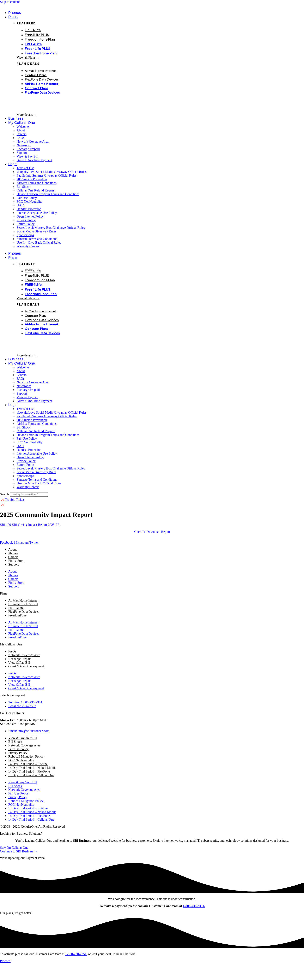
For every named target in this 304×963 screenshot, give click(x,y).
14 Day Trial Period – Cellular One (31, 775)
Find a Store (16, 560)
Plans (13, 17)
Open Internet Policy (30, 216)
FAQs (20, 138)
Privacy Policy (26, 220)
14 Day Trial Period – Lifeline (28, 764)
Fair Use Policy (27, 198)
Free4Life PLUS (37, 35)
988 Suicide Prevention (32, 179)
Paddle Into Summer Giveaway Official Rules (47, 175)
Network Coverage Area (33, 141)
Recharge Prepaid (28, 149)
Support (22, 152)
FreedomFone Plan (40, 39)
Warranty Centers (28, 246)
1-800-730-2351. (194, 906)
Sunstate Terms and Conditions (37, 239)
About (21, 130)
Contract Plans (36, 75)
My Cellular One (21, 122)
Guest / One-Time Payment (34, 160)
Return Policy (26, 224)
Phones (13, 553)
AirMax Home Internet (40, 70)
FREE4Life (33, 30)
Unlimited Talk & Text (23, 604)
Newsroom (24, 145)
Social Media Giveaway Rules (36, 231)
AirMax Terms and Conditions (36, 183)
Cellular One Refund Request (36, 190)
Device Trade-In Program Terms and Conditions (48, 194)
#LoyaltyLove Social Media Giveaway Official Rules (51, 171)
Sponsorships (25, 235)
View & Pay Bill (27, 156)
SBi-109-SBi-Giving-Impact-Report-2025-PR (30, 524)
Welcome (23, 126)
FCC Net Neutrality (29, 201)
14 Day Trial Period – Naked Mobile (32, 767)
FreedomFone (17, 615)
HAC (20, 205)
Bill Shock (23, 186)
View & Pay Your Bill (22, 738)
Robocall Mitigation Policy (25, 756)
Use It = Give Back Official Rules (39, 242)
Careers (21, 134)
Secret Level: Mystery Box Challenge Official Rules (51, 227)
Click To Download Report (152, 531)
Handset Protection (29, 209)
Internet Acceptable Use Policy (37, 212)
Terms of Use (25, 168)
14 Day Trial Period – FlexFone (29, 771)
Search (4, 494)
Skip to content (10, 2)
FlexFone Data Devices (42, 79)
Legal (12, 164)
